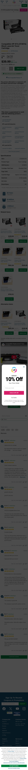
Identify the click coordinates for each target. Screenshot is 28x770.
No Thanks (14, 397)
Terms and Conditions (14, 761)
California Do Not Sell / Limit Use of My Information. (14, 762)
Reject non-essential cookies (14, 768)
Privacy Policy (11, 751)
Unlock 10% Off (14, 392)
